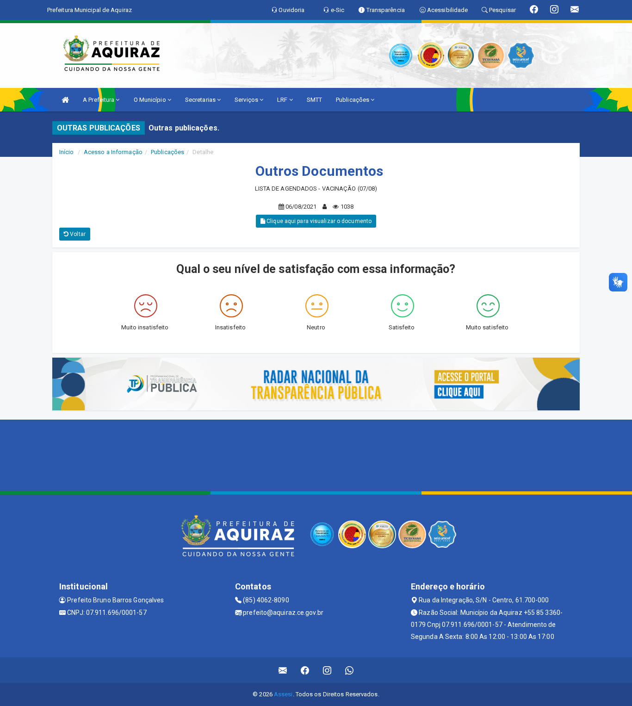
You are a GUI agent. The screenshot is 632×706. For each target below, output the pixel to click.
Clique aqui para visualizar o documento (318, 221)
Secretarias (201, 99)
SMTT (314, 99)
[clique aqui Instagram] (327, 670)
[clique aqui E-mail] (283, 670)
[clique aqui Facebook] (305, 670)
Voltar (77, 234)
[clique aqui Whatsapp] (349, 670)
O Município (150, 99)
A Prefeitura (99, 99)
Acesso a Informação (113, 152)
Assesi (283, 694)
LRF (283, 99)
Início (66, 152)
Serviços (247, 99)
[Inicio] (65, 99)
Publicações (353, 99)
